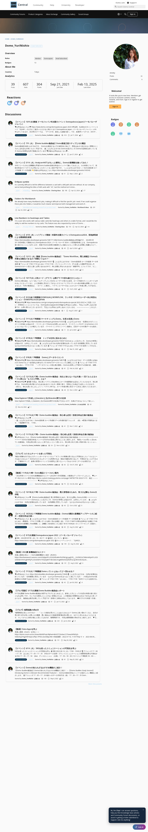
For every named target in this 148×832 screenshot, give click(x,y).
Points (39, 87)
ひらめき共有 (81, 404)
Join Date (60, 87)
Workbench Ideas (83, 207)
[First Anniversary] (113, 134)
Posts (13, 87)
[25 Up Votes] (121, 124)
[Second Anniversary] (137, 124)
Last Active (87, 87)
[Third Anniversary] (113, 124)
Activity (112, 73)
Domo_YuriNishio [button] (48, 135)
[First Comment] (129, 134)
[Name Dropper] (121, 134)
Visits (25, 87)
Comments (126, 79)
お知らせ (57, 135)
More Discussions (95, 684)
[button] (10, 123)
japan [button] (31, 135)
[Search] (125, 14)
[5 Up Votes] (129, 124)
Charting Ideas (56, 191)
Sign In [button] (115, 106)
